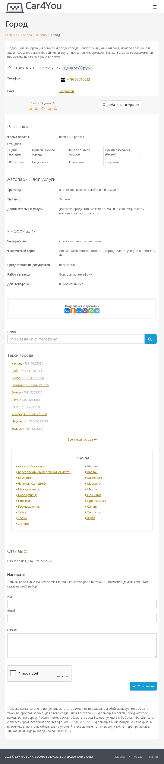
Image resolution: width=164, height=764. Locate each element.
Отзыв (12, 630)
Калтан (92, 472)
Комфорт (29, 414)
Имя (10, 597)
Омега (27, 392)
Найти (153, 756)
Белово (41, 35)
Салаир (92, 506)
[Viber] (85, 310)
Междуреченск (28, 489)
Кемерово (25, 478)
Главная (11, 35)
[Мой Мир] (79, 310)
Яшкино (23, 524)
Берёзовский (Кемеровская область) (44, 472)
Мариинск (93, 483)
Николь (28, 378)
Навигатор (30, 385)
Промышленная (29, 506)
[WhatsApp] (91, 310)
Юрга (90, 518)
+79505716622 (78, 79)
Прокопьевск (96, 501)
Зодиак (27, 429)
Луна (26, 407)
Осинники (93, 495)
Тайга (21, 512)
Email (11, 611)
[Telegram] (97, 310)
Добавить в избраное (122, 105)
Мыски (91, 489)
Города (26, 35)
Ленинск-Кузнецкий (31, 483)
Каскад (27, 363)
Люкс (26, 400)
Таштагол (93, 512)
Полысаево (25, 501)
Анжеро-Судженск (30, 466)
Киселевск (94, 478)
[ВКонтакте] (67, 310)
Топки (22, 518)
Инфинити (30, 421)
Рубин (27, 371)
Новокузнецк (27, 495)
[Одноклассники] (73, 310)
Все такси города (80, 439)
